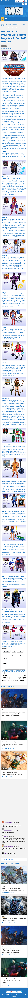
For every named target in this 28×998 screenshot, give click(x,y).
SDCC (6, 673)
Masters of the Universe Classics (8, 28)
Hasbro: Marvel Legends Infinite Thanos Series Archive (8, 678)
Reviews (18, 28)
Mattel (12, 671)
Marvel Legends (9, 772)
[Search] (26, 19)
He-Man (6, 670)
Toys (22, 28)
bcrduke (10, 48)
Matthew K (12, 717)
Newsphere (20, 995)
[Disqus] (14, 799)
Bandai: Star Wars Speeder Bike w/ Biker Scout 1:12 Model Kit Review (20, 679)
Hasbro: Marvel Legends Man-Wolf (12, 774)
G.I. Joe (3, 742)
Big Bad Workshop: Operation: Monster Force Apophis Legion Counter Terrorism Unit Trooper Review (13, 713)
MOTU (15, 671)
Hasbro (7, 742)
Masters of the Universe (14, 670)
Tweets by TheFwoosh (7, 859)
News (3, 886)
